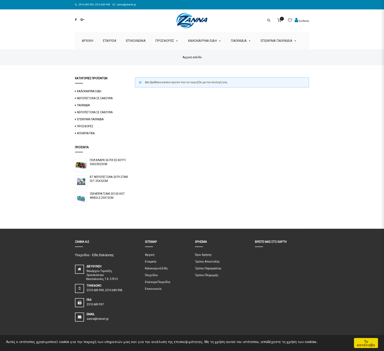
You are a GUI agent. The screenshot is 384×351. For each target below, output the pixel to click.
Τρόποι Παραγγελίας (208, 268)
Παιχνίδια (151, 275)
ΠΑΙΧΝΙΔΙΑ (239, 41)
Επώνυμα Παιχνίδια (157, 282)
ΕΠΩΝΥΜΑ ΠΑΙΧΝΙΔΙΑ (276, 41)
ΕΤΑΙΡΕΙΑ (109, 41)
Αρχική (149, 254)
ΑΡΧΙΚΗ (87, 41)
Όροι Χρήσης (203, 254)
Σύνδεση (303, 21)
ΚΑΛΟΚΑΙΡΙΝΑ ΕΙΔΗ (202, 41)
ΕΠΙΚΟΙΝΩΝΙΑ (136, 41)
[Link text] (76, 19)
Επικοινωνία (153, 288)
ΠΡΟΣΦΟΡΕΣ (164, 41)
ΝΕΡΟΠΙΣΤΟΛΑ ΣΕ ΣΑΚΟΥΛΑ (95, 98)
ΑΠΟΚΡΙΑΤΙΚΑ (86, 133)
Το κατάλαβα (366, 343)
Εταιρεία (150, 261)
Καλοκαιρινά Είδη (156, 268)
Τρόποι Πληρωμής (207, 275)
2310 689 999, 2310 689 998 (94, 4)
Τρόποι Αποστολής (207, 261)
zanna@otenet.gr (126, 4)
